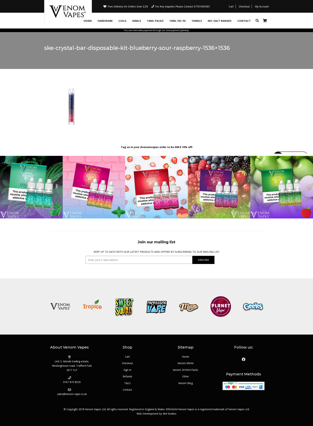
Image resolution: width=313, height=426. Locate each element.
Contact (127, 389)
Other (185, 376)
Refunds (127, 376)
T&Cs (127, 383)
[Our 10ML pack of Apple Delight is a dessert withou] (281, 187)
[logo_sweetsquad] (124, 307)
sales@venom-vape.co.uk (72, 394)
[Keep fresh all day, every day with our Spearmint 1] (31, 187)
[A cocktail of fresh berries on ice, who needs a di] (219, 187)
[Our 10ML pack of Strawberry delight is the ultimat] (156, 187)
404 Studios (169, 413)
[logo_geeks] (253, 307)
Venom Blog (185, 383)
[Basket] (265, 20)
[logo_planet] (221, 307)
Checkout (127, 363)
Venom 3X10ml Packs (185, 370)
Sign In (127, 370)
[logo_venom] (60, 307)
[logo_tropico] (92, 307)
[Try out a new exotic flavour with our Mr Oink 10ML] (94, 187)
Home (185, 356)
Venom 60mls (186, 363)
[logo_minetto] (189, 307)
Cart (127, 356)
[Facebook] (243, 359)
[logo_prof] (156, 307)
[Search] (257, 20)
